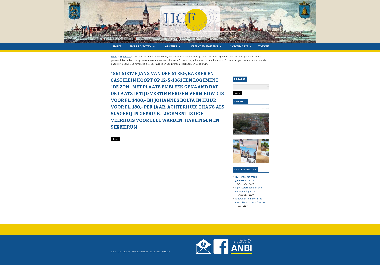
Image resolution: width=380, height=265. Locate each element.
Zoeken (263, 46)
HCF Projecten (141, 46)
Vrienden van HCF (204, 46)
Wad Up (166, 251)
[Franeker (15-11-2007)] (251, 120)
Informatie (239, 46)
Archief (171, 46)
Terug (115, 139)
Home (117, 46)
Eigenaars (125, 56)
